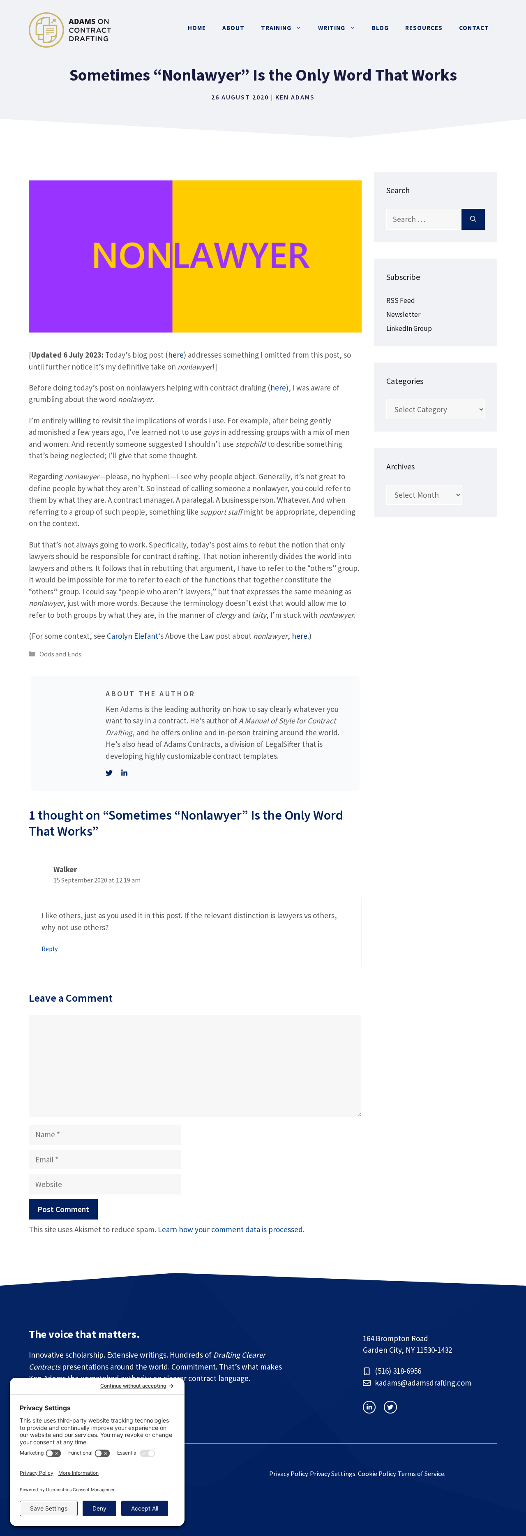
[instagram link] (369, 1407)
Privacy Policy (288, 1473)
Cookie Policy (376, 1473)
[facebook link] (390, 1407)
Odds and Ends (60, 654)
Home (197, 28)
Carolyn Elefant (132, 636)
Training (276, 28)
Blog (380, 28)
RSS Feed (400, 300)
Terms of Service (421, 1473)
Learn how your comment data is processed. (231, 1229)
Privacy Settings (332, 1473)
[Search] (473, 219)
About (233, 28)
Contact (474, 28)
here (176, 355)
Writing (331, 28)
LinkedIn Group (409, 328)
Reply (50, 949)
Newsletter (403, 314)
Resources (424, 28)
